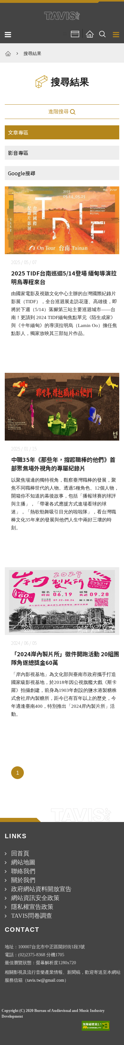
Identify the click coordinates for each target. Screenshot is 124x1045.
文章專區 (18, 132)
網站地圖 (23, 862)
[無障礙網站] (96, 1026)
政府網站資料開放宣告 (41, 889)
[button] (102, 34)
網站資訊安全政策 (35, 898)
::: (65, 33)
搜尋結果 (32, 53)
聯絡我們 (23, 871)
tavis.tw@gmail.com (45, 980)
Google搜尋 (21, 173)
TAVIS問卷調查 (31, 915)
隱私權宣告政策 (32, 906)
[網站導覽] (75, 34)
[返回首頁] (89, 34)
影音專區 (18, 153)
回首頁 (20, 853)
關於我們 (23, 880)
